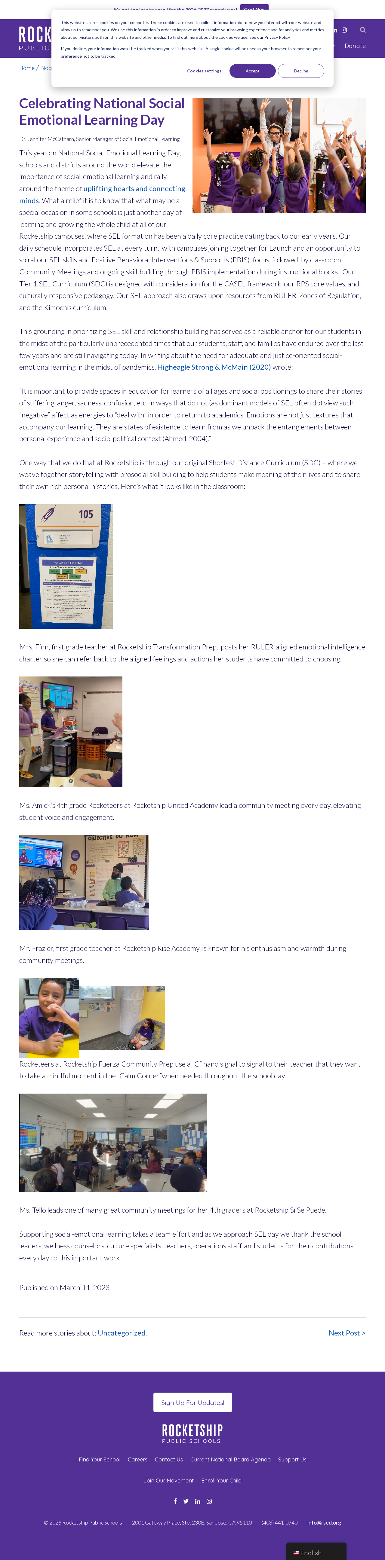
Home (27, 68)
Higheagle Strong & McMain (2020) (214, 366)
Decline (301, 70)
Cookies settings (204, 70)
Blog (46, 68)
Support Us (292, 1459)
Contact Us (169, 1459)
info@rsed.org (324, 1522)
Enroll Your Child (221, 1480)
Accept (253, 70)
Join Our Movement (168, 1480)
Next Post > (347, 1332)
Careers (137, 1459)
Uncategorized (122, 1332)
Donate (355, 46)
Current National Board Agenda (230, 1459)
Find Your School (99, 1459)
